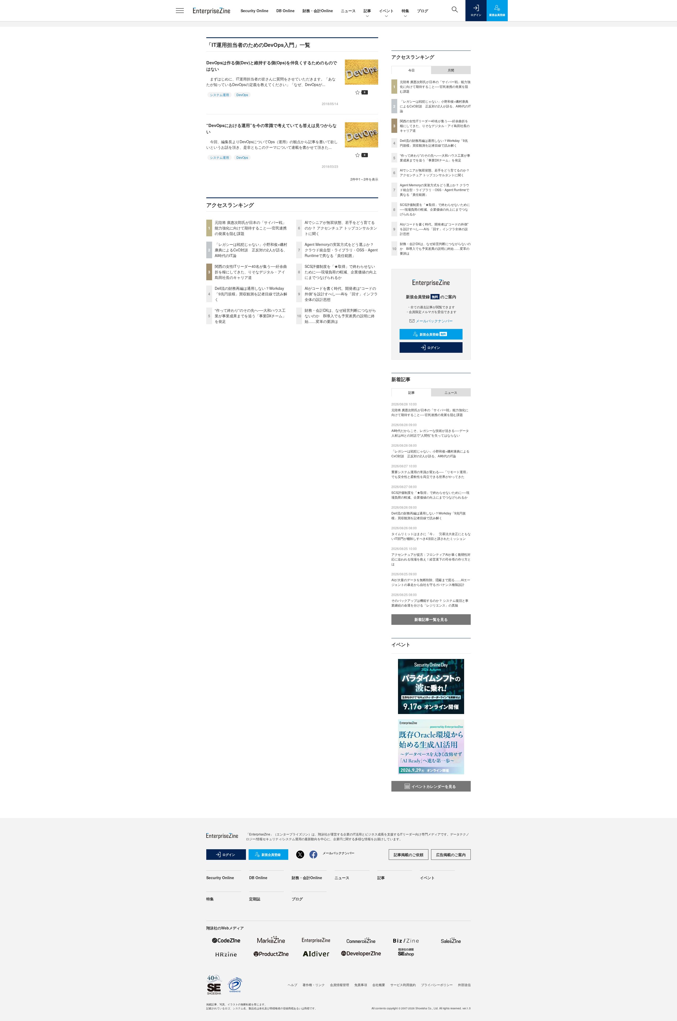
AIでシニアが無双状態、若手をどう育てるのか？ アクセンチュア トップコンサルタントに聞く (341, 228)
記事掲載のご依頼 (408, 854)
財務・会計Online (318, 10)
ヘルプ (292, 984)
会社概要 (378, 984)
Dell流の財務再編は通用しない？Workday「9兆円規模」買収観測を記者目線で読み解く (251, 294)
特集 (405, 10)
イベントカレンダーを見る (433, 786)
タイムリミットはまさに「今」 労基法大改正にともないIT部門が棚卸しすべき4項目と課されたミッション (431, 536)
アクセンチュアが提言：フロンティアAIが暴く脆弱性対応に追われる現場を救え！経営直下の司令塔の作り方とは (431, 559)
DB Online (285, 10)
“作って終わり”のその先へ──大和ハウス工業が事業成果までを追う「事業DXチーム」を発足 (250, 316)
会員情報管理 (339, 984)
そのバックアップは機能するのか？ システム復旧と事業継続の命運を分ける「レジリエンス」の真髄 (429, 602)
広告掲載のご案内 (451, 854)
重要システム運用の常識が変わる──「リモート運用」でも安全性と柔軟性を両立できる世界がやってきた (430, 474)
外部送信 (464, 984)
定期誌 (254, 898)
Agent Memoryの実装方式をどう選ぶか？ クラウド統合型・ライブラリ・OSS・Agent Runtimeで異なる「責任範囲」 (341, 250)
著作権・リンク (314, 984)
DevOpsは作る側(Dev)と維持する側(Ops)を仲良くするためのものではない (271, 66)
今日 (411, 70)
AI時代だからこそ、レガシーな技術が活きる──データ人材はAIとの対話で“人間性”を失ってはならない (430, 432)
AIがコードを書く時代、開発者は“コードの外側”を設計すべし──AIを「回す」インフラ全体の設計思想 (341, 294)
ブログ (422, 10)
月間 (451, 70)
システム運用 (219, 94)
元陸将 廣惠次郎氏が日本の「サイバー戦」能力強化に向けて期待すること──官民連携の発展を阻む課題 (251, 228)
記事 (367, 10)
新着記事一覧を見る (431, 619)
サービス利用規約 (403, 984)
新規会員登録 (433, 334)
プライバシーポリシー (437, 984)
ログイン (433, 347)
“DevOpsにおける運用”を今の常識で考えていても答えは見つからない (271, 128)
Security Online (254, 10)
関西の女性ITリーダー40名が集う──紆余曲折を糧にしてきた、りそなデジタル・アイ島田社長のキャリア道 (251, 272)
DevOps (242, 94)
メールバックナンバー (434, 320)
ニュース (348, 10)
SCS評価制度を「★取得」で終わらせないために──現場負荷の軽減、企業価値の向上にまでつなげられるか (341, 272)
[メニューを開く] (179, 10)
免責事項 (360, 984)
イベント (386, 10)
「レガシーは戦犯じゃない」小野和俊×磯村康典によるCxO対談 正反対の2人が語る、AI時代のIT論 (251, 250)
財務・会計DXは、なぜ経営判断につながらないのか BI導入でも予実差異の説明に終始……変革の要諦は (340, 316)
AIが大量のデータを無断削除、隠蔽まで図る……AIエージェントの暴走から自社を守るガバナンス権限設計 (430, 582)
